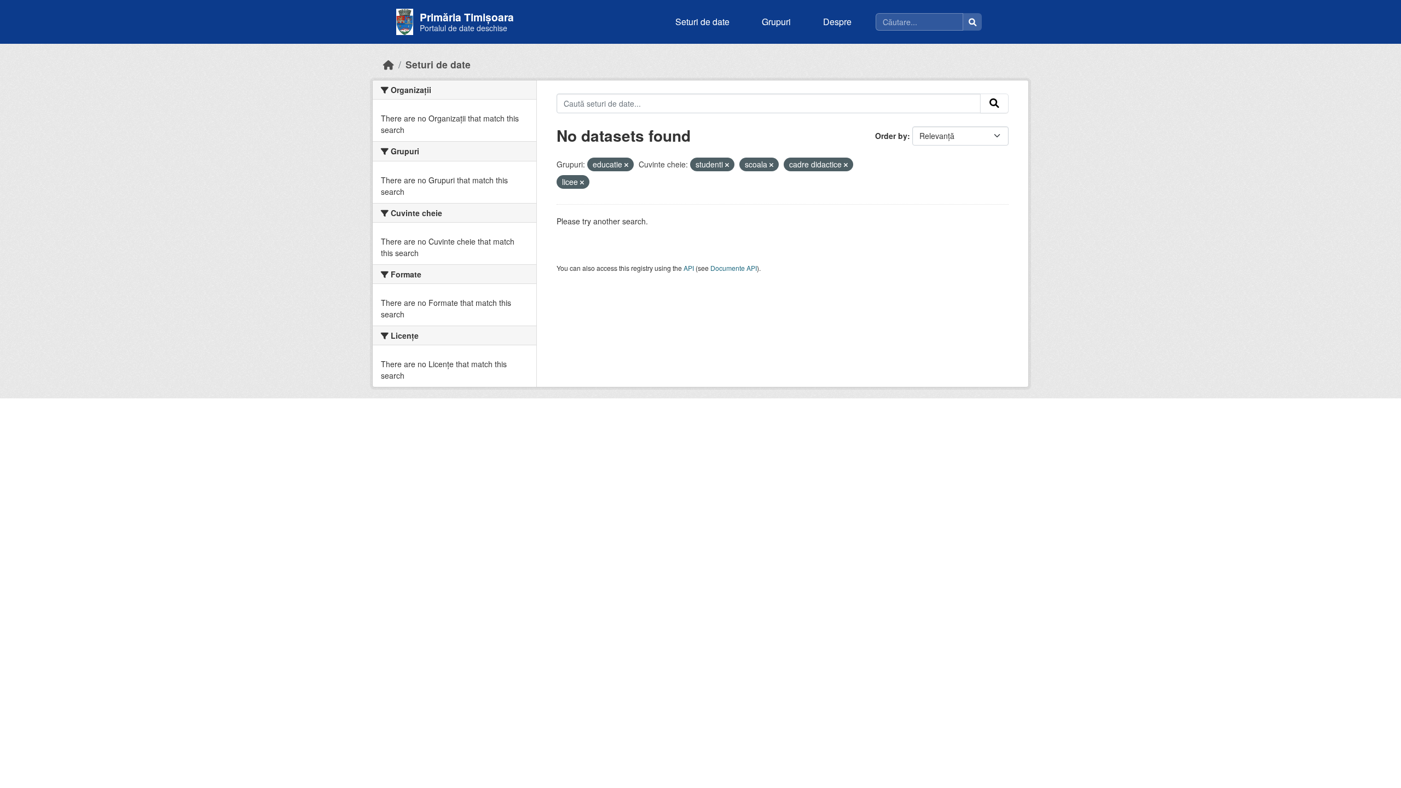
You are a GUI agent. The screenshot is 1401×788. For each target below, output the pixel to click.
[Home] (388, 64)
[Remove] (626, 164)
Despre (837, 21)
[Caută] (972, 22)
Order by (891, 135)
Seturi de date (702, 21)
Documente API (733, 268)
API (689, 268)
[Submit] (994, 103)
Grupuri (776, 21)
